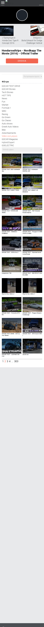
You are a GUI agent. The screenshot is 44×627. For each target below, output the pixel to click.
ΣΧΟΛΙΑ (22, 61)
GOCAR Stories (8, 89)
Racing (5, 114)
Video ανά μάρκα (9, 136)
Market (5, 105)
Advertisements (9, 133)
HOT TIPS (6, 95)
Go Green (6, 117)
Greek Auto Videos (10, 126)
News (4, 98)
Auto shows (7, 123)
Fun (3, 101)
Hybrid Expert (8, 142)
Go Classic (6, 120)
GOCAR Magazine (10, 139)
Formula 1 (6, 108)
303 (16, 361)
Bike (4, 130)
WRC (4, 111)
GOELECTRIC (8, 145)
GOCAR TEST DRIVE (11, 86)
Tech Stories (7, 92)
